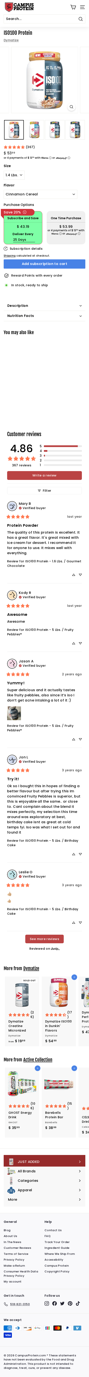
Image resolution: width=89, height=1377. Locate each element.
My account (13, 1282)
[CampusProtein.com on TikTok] (78, 1303)
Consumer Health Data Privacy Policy (21, 1273)
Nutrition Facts (20, 315)
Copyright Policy (57, 1271)
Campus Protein (56, 1266)
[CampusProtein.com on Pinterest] (70, 1303)
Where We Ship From (59, 1254)
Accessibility (54, 1260)
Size (7, 166)
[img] (32, 508)
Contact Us (53, 1230)
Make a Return (14, 1266)
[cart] (73, 7)
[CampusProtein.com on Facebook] (54, 1303)
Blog (7, 1230)
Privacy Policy (14, 1260)
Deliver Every (23, 234)
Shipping (10, 255)
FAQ (47, 1236)
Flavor (9, 185)
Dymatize (11, 40)
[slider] (44, 80)
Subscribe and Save (23, 218)
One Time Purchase (66, 218)
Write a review (44, 475)
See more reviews (44, 939)
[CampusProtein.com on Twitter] (62, 1303)
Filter (47, 490)
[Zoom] (72, 107)
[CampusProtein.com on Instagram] (46, 1303)
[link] (19, 147)
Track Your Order (57, 1242)
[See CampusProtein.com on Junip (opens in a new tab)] (55, 948)
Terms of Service (16, 1254)
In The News (12, 1242)
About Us (10, 1236)
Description (17, 305)
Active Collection (37, 1059)
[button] (61, 446)
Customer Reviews (17, 1248)
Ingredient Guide (57, 1248)
